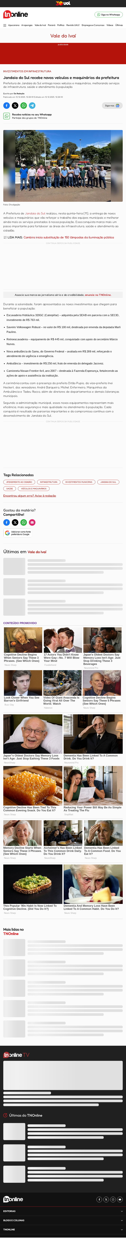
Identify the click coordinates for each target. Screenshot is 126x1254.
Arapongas (26, 25)
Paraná (51, 25)
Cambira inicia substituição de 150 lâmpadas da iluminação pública (69, 237)
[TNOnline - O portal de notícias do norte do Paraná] (15, 14)
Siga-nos (109, 105)
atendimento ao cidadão (19, 482)
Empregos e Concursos (93, 25)
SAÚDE (9, 488)
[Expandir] (122, 1229)
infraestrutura (48, 482)
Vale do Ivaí (40, 25)
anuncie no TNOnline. (98, 294)
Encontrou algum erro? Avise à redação (29, 495)
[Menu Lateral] (4, 25)
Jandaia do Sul (35, 213)
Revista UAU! (73, 25)
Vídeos (109, 25)
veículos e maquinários (33, 488)
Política (60, 25)
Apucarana (13, 25)
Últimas (119, 25)
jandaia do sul (108, 482)
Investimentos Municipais (78, 482)
